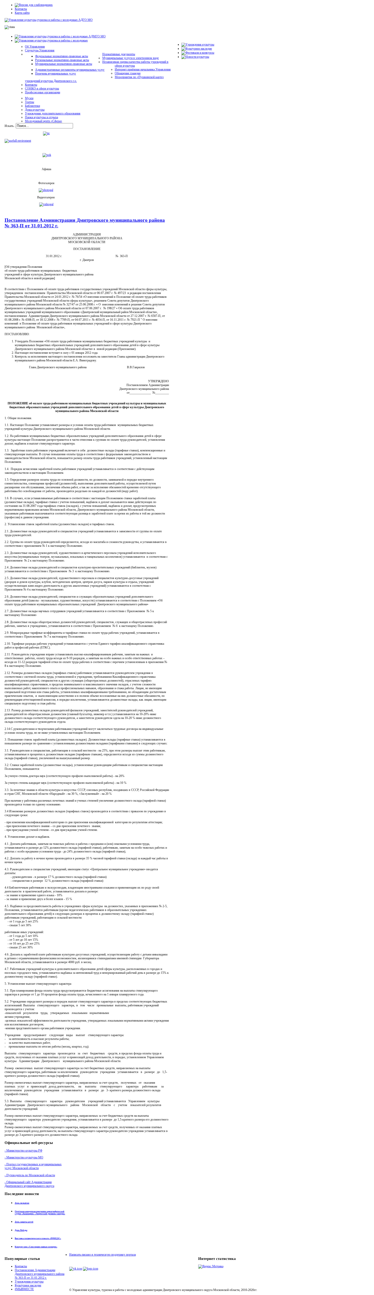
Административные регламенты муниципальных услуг (70, 69)
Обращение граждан (127, 73)
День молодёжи (22, 1203)
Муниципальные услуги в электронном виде (130, 58)
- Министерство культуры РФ (23, 1150)
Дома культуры (35, 109)
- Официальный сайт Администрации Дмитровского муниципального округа (29, 1184)
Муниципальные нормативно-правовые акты (63, 64)
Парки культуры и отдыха (41, 117)
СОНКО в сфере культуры (42, 88)
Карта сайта (22, 12)
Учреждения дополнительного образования (52, 113)
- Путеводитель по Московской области (30, 1175)
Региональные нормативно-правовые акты (62, 60)
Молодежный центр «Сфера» (43, 121)
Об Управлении (35, 46)
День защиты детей (24, 1222)
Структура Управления (39, 50)
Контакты (21, 9)
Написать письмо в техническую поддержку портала (102, 1254)
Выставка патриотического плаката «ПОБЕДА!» (38, 1238)
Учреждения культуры (29, 1281)
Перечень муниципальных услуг (55, 73)
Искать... (10, 126)
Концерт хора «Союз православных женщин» (36, 1247)
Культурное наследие (28, 1285)
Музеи (29, 98)
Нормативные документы (118, 54)
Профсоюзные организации (42, 92)
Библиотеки (32, 106)
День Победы (21, 1230)
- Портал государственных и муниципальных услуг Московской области (33, 1166)
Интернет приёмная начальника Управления (143, 69)
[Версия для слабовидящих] (34, 5)
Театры (29, 102)
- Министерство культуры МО (24, 1157)
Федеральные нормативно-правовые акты (61, 56)
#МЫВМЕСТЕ (24, 1289)
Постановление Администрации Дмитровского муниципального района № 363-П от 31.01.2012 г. (39, 1273)
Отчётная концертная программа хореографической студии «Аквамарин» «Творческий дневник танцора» (40, 1212)
